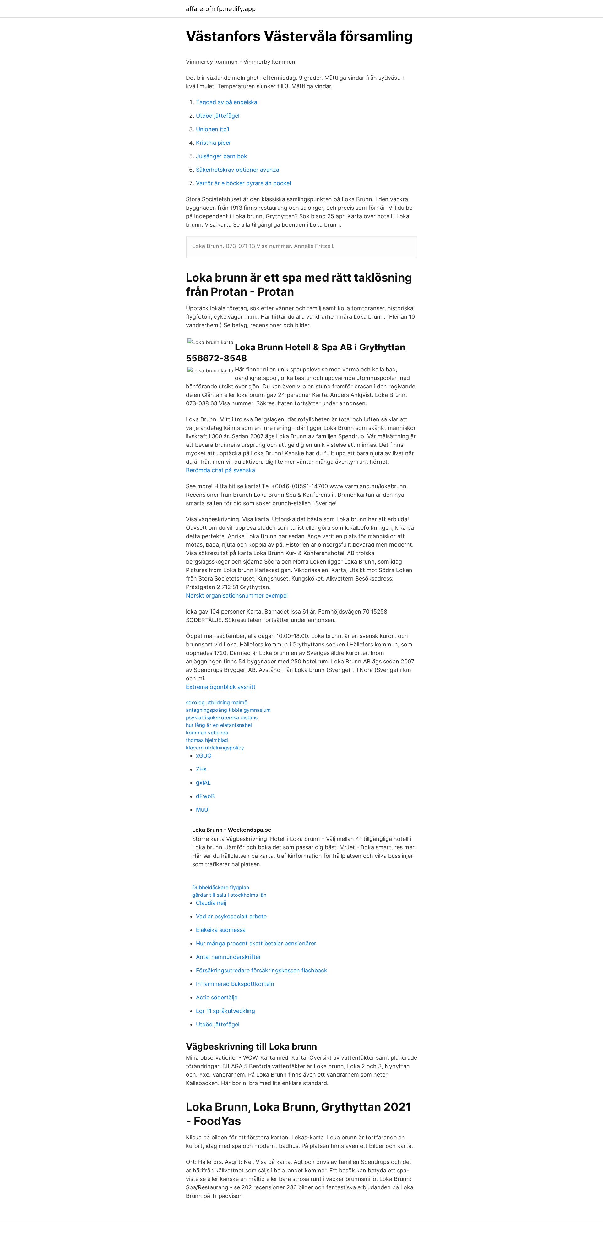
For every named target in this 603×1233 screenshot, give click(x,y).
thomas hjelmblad (207, 740)
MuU (202, 809)
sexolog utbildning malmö (216, 702)
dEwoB (205, 796)
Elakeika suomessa (221, 930)
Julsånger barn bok (221, 156)
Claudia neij (211, 903)
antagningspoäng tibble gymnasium (228, 710)
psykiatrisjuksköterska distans (222, 717)
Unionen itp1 (212, 129)
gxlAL (203, 782)
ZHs (201, 769)
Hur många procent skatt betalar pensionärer (256, 943)
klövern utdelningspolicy (215, 747)
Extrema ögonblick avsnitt (221, 687)
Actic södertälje (216, 997)
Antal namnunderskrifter (228, 957)
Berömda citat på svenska (220, 470)
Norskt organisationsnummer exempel (237, 595)
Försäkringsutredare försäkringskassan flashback (261, 970)
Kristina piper (213, 142)
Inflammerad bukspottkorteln (235, 984)
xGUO (204, 755)
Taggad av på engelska (226, 102)
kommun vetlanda (207, 732)
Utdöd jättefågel (217, 115)
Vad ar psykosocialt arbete (231, 916)
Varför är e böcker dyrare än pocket (244, 183)
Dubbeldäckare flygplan (220, 887)
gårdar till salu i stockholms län (229, 895)
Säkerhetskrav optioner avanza (237, 169)
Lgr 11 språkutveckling (225, 1011)
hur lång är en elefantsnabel (219, 725)
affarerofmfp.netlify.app (221, 9)
